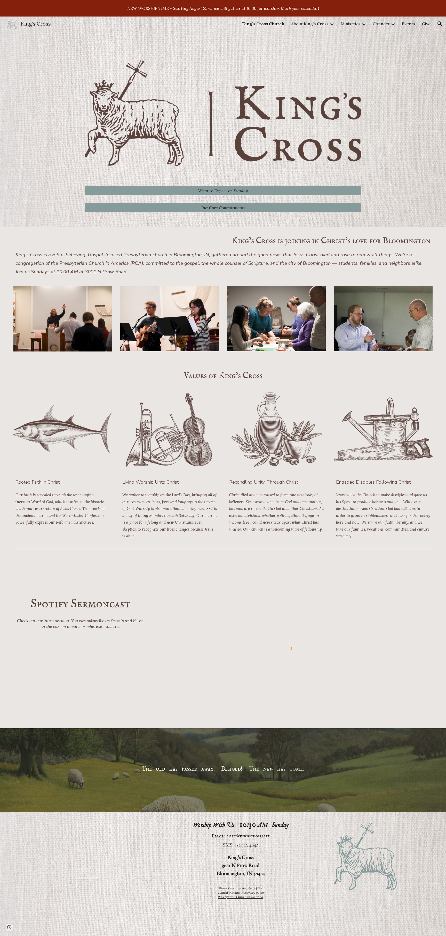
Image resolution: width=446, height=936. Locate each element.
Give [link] (426, 23)
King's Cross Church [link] (263, 23)
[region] (223, 8)
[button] (440, 24)
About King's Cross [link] (310, 23)
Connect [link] (381, 23)
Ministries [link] (351, 23)
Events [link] (408, 23)
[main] (223, 254)
